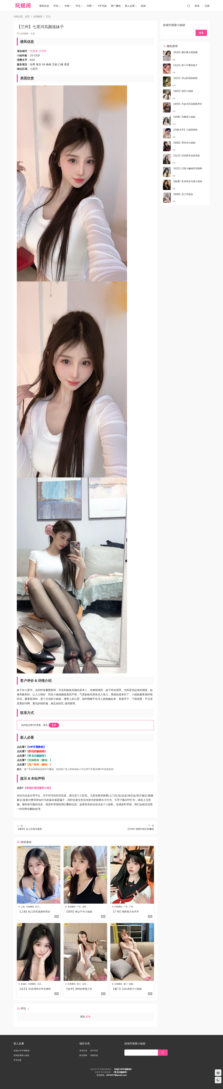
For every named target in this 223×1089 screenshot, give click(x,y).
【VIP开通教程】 (36, 746)
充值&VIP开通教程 (22, 1050)
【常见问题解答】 (36, 755)
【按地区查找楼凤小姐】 (38, 787)
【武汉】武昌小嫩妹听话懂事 (187, 168)
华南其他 (94, 1055)
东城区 (24, 984)
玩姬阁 (23, 5)
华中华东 (94, 1050)
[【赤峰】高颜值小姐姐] (167, 120)
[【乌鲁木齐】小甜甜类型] (167, 133)
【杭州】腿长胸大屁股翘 (185, 52)
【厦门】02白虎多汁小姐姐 (127, 988)
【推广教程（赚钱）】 (39, 764)
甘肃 (33, 33)
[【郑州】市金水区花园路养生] (167, 107)
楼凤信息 (44, 5)
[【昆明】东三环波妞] (167, 198)
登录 (54, 725)
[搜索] (188, 5)
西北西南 (83, 1055)
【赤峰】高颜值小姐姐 (183, 116)
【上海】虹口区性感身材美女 (34, 911)
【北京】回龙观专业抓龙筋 (186, 155)
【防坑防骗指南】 (36, 751)
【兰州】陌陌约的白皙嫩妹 (140, 828)
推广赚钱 (116, 5)
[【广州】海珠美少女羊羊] (132, 875)
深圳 (84, 906)
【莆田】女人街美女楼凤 (29, 828)
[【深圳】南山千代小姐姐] (85, 875)
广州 (131, 906)
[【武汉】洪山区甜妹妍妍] (167, 81)
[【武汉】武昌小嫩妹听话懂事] (167, 172)
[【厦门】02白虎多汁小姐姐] (132, 952)
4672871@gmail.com (116, 1075)
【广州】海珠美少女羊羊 (125, 911)
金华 (84, 984)
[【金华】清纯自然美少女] (85, 952)
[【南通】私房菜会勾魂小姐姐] (167, 185)
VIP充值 (102, 5)
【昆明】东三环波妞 (182, 194)
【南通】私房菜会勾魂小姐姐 (187, 181)
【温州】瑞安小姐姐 (182, 91)
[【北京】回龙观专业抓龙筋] (167, 159)
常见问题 (17, 1060)
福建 (131, 984)
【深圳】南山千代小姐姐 (78, 911)
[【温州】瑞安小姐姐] (167, 94)
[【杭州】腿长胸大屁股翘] (167, 56)
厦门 (125, 984)
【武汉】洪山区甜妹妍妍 (185, 78)
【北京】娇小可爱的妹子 (185, 65)
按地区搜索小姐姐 (21, 1055)
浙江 (79, 984)
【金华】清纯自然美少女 (78, 988)
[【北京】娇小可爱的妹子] (167, 69)
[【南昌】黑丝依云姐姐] (167, 146)
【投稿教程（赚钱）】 (39, 760)
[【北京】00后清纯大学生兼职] (38, 952)
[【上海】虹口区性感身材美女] (38, 875)
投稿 (143, 5)
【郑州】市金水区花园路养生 (187, 103)
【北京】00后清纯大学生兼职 (34, 988)
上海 (23, 906)
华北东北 (83, 1050)
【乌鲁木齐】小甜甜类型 (185, 129)
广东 (79, 906)
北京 (39, 984)
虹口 (37, 906)
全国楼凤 (24, 33)
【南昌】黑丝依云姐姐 (183, 142)
